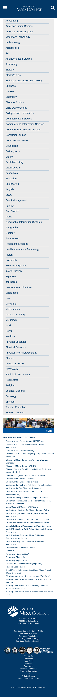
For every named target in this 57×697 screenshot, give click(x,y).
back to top (45, 694)
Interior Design (14, 271)
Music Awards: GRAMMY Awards (20, 478)
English (10, 189)
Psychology (12, 369)
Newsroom (28, 658)
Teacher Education (16, 407)
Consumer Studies (16, 135)
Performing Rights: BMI (16, 557)
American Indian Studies (19, 26)
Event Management (16, 200)
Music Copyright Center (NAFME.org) (22, 507)
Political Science (15, 363)
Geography (12, 227)
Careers (10, 91)
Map (28, 674)
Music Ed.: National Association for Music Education (28, 526)
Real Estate (12, 380)
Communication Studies (19, 118)
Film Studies (12, 211)
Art (7, 53)
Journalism (12, 282)
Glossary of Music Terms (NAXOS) (21, 466)
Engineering (12, 184)
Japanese (11, 276)
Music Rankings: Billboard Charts (20, 547)
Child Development (16, 107)
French (9, 216)
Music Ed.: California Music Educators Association (27, 523)
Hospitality (11, 260)
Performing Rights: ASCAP (17, 554)
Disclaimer (41, 687)
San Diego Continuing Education (28, 641)
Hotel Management (16, 265)
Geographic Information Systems (24, 222)
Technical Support (28, 676)
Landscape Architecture (19, 287)
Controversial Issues (17, 140)
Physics (10, 358)
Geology (10, 233)
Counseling (12, 145)
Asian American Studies (19, 58)
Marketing (11, 303)
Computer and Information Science (25, 124)
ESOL (9, 194)
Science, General (15, 390)
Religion (10, 385)
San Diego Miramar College (28, 639)
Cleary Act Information (28, 671)
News (9, 331)
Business (11, 86)
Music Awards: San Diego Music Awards (23, 488)
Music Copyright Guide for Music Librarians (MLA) (27, 510)
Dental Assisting (14, 162)
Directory (28, 663)
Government (12, 238)
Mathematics (13, 309)
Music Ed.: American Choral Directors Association (27, 519)
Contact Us (28, 656)
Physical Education (16, 341)
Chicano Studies (15, 102)
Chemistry (11, 96)
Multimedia (12, 320)
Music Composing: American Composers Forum (27, 497)
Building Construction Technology (24, 80)
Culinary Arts (13, 151)
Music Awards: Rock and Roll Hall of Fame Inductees (29, 485)
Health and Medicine (17, 243)
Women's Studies (15, 412)
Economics (12, 173)
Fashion (10, 205)
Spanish (10, 401)
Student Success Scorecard (28, 679)
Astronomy (11, 64)
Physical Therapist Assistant (21, 352)
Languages (12, 292)
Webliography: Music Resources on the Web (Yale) (28, 576)
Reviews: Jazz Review (15, 567)
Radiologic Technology (18, 374)
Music (9, 325)
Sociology (11, 396)
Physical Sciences (16, 347)
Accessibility (28, 666)
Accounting (12, 20)
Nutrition (10, 336)
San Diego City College (28, 634)
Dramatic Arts (13, 167)
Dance (9, 156)
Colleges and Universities (20, 113)
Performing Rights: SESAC (17, 560)
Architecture (12, 47)
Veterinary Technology (18, 37)
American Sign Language (19, 31)
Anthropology (13, 42)
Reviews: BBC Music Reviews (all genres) (24, 563)
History (9, 254)
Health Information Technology (22, 249)
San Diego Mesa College (28, 636)
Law (8, 298)
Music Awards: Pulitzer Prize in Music (22, 482)
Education (11, 178)
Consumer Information (28, 669)
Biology (10, 69)
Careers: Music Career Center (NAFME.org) (25, 441)
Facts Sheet (28, 661)
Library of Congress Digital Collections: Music (25, 475)
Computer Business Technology (23, 129)
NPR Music (10, 551)
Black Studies (13, 75)
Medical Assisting (15, 314)
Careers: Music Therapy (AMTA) (20, 450)
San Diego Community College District (28, 631)
